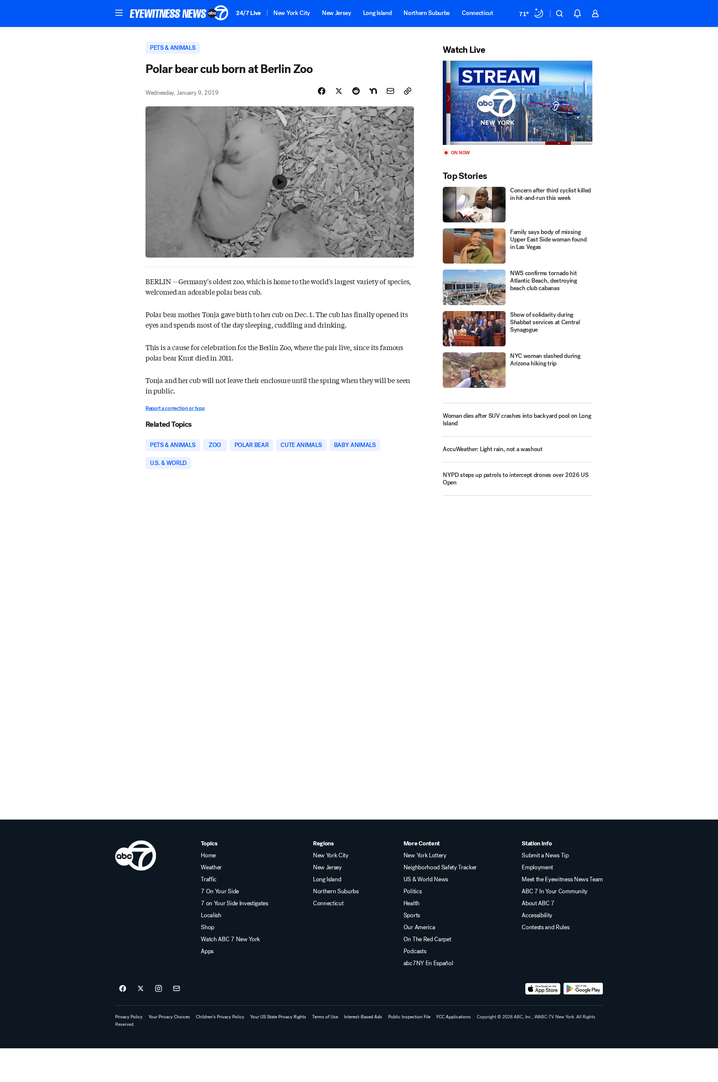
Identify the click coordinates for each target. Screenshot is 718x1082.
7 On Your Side (220, 891)
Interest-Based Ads (363, 1017)
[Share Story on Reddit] (356, 91)
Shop (207, 927)
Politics (412, 891)
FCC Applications (453, 1017)
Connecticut (477, 13)
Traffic (209, 879)
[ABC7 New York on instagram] (158, 988)
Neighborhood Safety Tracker (440, 867)
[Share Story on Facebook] (321, 91)
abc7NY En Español (428, 963)
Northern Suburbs (427, 13)
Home (208, 855)
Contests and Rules (545, 927)
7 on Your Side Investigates (234, 903)
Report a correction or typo (175, 408)
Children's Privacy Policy (220, 1017)
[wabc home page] (135, 855)
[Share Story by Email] (390, 91)
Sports (412, 915)
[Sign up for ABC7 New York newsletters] (176, 988)
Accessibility (537, 915)
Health (412, 903)
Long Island (377, 13)
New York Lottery (425, 855)
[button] (119, 12)
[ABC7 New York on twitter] (140, 988)
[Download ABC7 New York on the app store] (543, 989)
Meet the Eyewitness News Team (562, 879)
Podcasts (415, 951)
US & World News (426, 879)
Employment (537, 867)
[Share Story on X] (338, 91)
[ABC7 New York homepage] (179, 13)
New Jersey (336, 13)
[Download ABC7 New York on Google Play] (583, 989)
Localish (211, 915)
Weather (211, 867)
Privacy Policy (128, 1017)
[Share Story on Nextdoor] (373, 91)
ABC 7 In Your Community (554, 891)
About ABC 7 (538, 903)
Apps (207, 951)
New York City (291, 13)
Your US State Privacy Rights (278, 1017)
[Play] (517, 103)
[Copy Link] (407, 91)
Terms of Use (325, 1017)
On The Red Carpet (427, 939)
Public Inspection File (409, 1017)
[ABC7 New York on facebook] (122, 988)
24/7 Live (248, 13)
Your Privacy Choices (169, 1017)
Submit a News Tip (545, 855)
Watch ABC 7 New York (230, 939)
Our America (419, 927)
